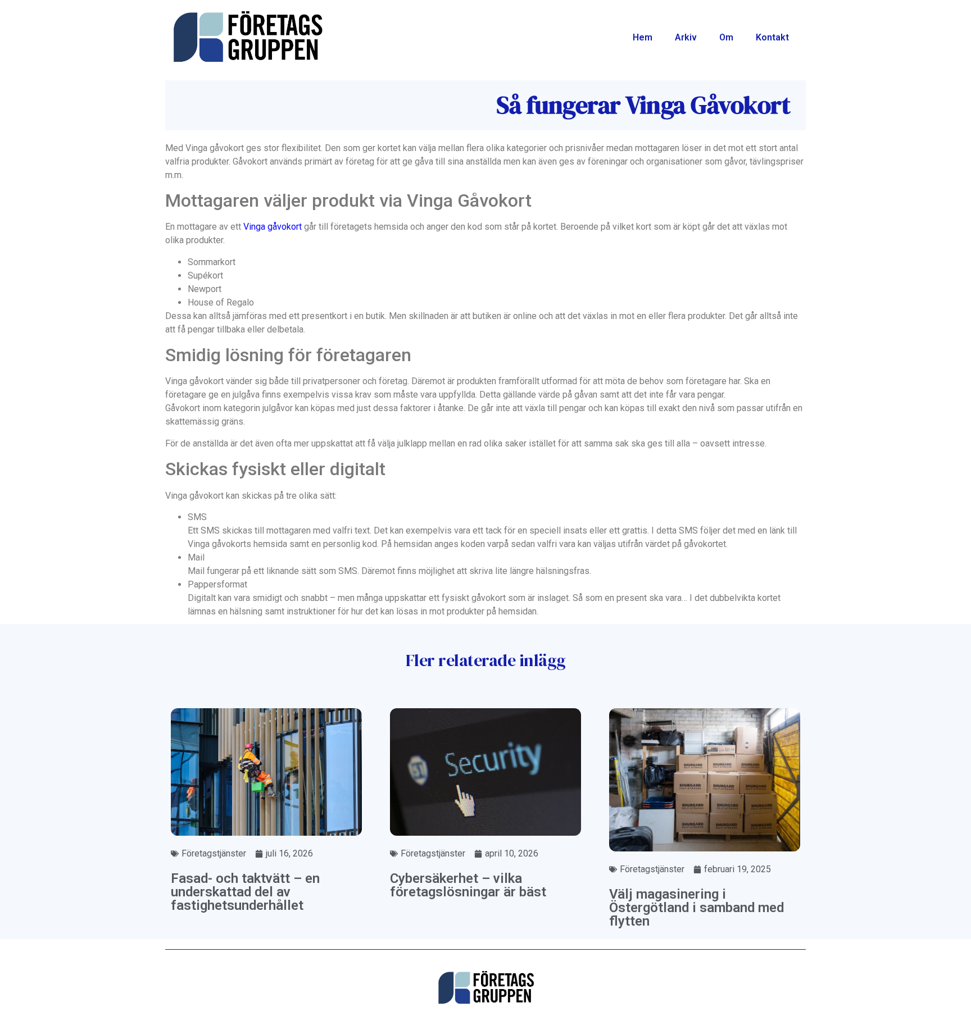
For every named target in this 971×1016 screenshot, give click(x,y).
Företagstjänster (214, 853)
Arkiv (686, 37)
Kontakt (772, 37)
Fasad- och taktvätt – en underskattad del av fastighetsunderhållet (245, 892)
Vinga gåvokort (272, 226)
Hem (642, 37)
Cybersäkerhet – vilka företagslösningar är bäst (468, 885)
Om (726, 37)
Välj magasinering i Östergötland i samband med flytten (696, 907)
